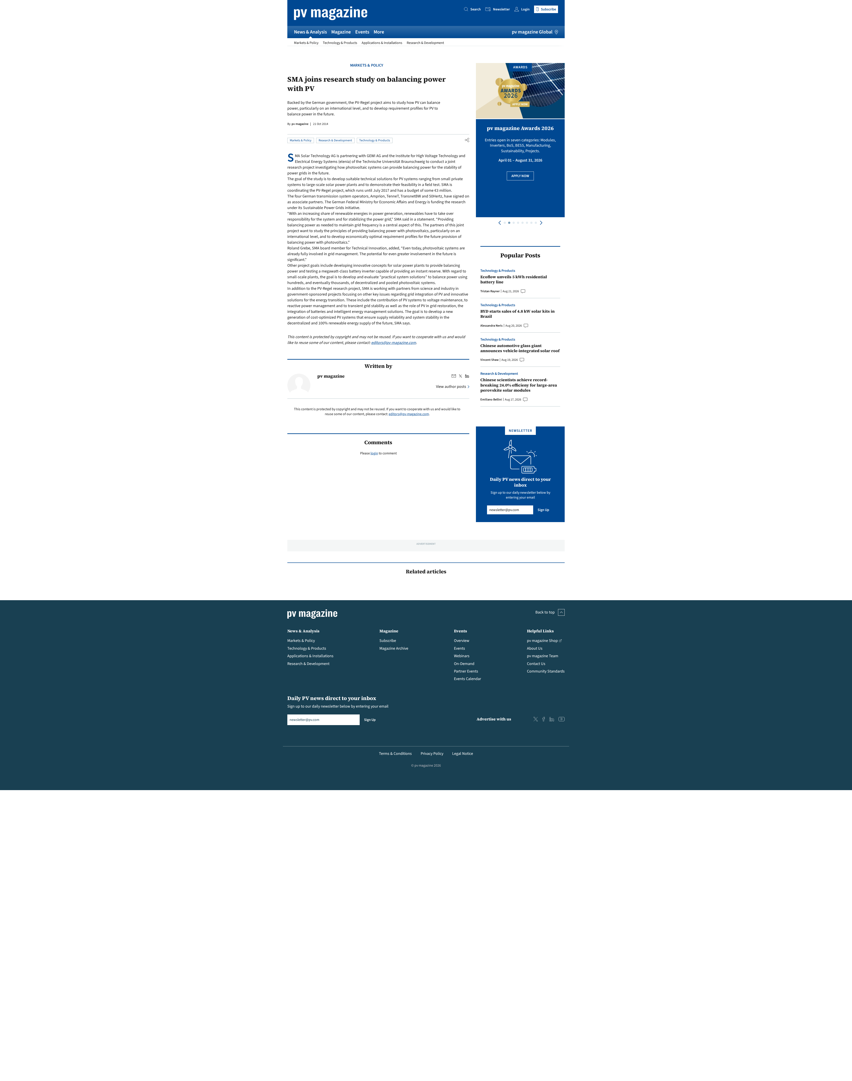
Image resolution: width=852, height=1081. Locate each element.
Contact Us (536, 664)
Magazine (341, 32)
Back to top (545, 612)
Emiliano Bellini (491, 399)
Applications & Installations (382, 43)
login (374, 453)
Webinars (461, 656)
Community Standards (546, 671)
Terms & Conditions (395, 753)
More (379, 32)
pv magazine (300, 124)
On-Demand (464, 664)
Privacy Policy (432, 753)
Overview (461, 640)
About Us (534, 648)
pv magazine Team (542, 656)
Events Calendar (467, 679)
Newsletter (501, 9)
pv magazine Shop (542, 640)
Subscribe (387, 640)
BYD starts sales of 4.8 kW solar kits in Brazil (517, 314)
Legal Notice (462, 753)
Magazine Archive (393, 648)
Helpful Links (540, 631)
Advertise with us (494, 719)
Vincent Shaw (489, 360)
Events (362, 32)
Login (525, 9)
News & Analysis (310, 32)
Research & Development (425, 43)
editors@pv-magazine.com (393, 342)
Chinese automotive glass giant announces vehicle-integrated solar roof (520, 348)
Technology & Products (340, 43)
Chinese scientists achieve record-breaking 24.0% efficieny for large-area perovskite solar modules (518, 385)
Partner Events (466, 671)
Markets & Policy (306, 43)
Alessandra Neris (491, 326)
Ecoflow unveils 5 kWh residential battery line (513, 279)
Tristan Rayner (490, 291)
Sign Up (543, 509)
